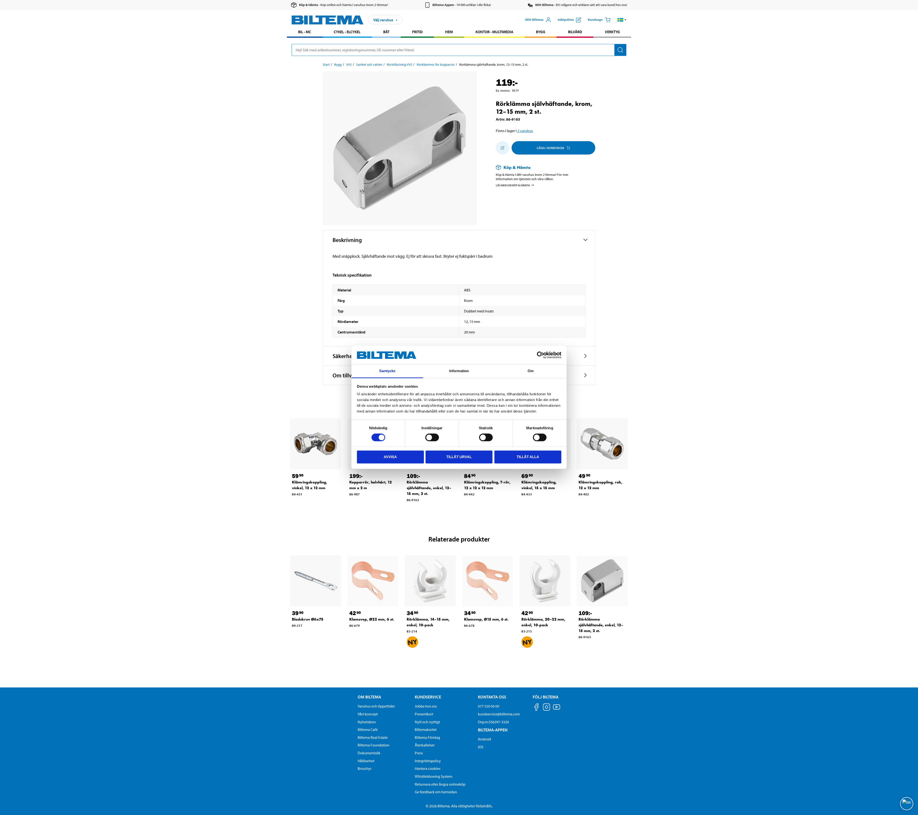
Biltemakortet (426, 729)
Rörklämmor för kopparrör (436, 64)
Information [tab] (459, 371)
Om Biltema (369, 697)
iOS (480, 747)
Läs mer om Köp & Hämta (513, 185)
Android (484, 739)
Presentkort (424, 714)
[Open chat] (906, 803)
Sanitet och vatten (369, 64)
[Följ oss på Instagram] (546, 708)
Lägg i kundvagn (550, 148)
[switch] (432, 437)
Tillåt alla (528, 457)
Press (419, 753)
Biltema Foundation (373, 745)
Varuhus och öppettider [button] (376, 706)
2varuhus (525, 130)
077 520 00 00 (488, 706)
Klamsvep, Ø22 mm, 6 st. (371, 619)
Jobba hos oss (426, 706)
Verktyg (612, 31)
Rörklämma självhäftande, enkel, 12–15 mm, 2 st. (429, 488)
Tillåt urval (459, 457)
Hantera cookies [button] (427, 768)
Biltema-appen (493, 730)
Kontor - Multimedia (494, 31)
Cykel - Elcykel (347, 31)
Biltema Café (368, 729)
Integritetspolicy (428, 760)
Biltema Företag (427, 737)
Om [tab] (531, 371)
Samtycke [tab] (387, 371)
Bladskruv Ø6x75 (307, 619)
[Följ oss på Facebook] (536, 708)
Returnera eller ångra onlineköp (440, 784)
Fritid (417, 31)
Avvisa (390, 457)
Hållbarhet (366, 760)
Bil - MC (304, 31)
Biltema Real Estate (373, 737)
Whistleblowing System (433, 776)
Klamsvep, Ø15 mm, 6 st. (486, 619)
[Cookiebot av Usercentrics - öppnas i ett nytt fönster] (540, 355)
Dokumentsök (369, 753)
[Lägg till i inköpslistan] (502, 148)
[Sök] (620, 50)
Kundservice (428, 697)
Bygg (540, 31)
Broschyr (365, 768)
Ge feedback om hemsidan (436, 791)
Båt (386, 31)
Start (326, 64)
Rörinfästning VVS (399, 64)
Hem (449, 31)
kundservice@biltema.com (499, 714)
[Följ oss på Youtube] (556, 709)
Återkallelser (425, 745)
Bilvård (575, 31)
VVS (349, 64)
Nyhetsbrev (367, 721)
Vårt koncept (368, 714)
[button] (622, 20)
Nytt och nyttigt (427, 721)
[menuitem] (304, 32)
